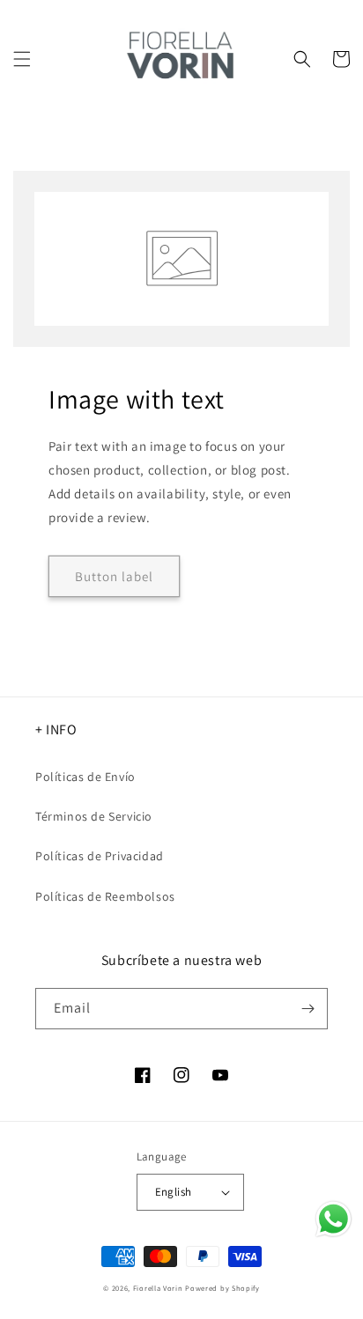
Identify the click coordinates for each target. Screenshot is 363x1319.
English (173, 1191)
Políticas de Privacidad (99, 856)
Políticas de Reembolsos (105, 896)
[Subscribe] (307, 1008)
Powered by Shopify (222, 1288)
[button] (22, 59)
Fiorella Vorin (158, 1288)
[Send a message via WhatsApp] (333, 1219)
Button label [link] (114, 576)
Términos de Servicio (93, 816)
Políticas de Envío (85, 777)
